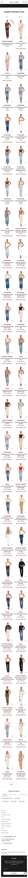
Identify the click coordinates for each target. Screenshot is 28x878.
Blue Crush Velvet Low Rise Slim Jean (20, 583)
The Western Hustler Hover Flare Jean (20, 108)
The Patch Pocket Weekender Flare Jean (21, 169)
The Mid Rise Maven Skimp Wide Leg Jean (7, 295)
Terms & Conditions (6, 819)
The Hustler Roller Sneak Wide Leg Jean (7, 169)
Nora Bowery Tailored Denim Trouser (20, 487)
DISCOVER (14, 6)
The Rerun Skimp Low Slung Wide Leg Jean (20, 76)
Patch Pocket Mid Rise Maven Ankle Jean (20, 263)
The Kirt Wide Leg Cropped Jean (21, 742)
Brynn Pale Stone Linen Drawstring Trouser (20, 231)
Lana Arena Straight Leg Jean (21, 44)
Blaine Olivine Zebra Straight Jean (7, 710)
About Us (3, 812)
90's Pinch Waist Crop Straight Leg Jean (7, 391)
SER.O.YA (21, 739)
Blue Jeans (17, 798)
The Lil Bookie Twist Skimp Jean (7, 108)
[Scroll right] (26, 795)
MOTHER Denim (20, 73)
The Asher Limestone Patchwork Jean (21, 774)
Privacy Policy (4, 821)
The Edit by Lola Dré (6, 814)
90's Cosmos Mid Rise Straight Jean (7, 774)
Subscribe (14, 873)
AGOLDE (21, 41)
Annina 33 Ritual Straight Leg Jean (7, 359)
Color (4, 794)
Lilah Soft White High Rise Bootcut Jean (7, 551)
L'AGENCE (21, 452)
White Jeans (22, 801)
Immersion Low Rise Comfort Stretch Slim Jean (7, 678)
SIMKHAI (7, 484)
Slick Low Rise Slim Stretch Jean (20, 614)
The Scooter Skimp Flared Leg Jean (21, 423)
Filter (7, 16)
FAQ (2, 828)
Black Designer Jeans (7, 798)
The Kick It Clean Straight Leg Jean (7, 137)
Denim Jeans (5, 801)
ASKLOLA (25, 873)
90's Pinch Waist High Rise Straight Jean (21, 391)
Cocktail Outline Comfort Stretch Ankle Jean (7, 614)
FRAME (7, 228)
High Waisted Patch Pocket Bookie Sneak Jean (21, 519)
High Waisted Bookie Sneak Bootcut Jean (7, 327)
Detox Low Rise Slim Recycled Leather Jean (7, 583)
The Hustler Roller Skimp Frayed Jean (7, 263)
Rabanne (21, 708)
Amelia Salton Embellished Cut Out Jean (7, 487)
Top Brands (22, 794)
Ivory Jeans (13, 801)
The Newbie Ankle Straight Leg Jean (7, 519)
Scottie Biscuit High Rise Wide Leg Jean (21, 455)
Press (2, 817)
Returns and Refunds (6, 826)
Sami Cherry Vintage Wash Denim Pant (7, 742)
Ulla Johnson (20, 771)
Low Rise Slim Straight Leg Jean (20, 359)
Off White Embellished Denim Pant (21, 710)
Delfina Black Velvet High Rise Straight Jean (21, 678)
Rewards (3, 810)
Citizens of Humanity (7, 41)
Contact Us (4, 830)
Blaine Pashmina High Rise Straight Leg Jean (7, 646)
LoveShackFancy (7, 739)
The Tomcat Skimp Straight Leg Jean (7, 201)
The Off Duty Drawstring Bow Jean (7, 231)
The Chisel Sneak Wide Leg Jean (21, 327)
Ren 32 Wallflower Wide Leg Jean (7, 76)
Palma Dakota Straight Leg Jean (20, 551)
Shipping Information (6, 823)
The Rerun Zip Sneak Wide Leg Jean (21, 201)
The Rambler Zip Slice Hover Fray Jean (7, 455)
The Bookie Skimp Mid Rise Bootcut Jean (21, 137)
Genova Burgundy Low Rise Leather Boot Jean (7, 44)
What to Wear (12, 794)
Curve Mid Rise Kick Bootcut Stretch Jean (20, 646)
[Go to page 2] (16, 782)
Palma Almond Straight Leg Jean (7, 423)
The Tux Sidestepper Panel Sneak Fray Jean (21, 295)
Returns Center (5, 832)
